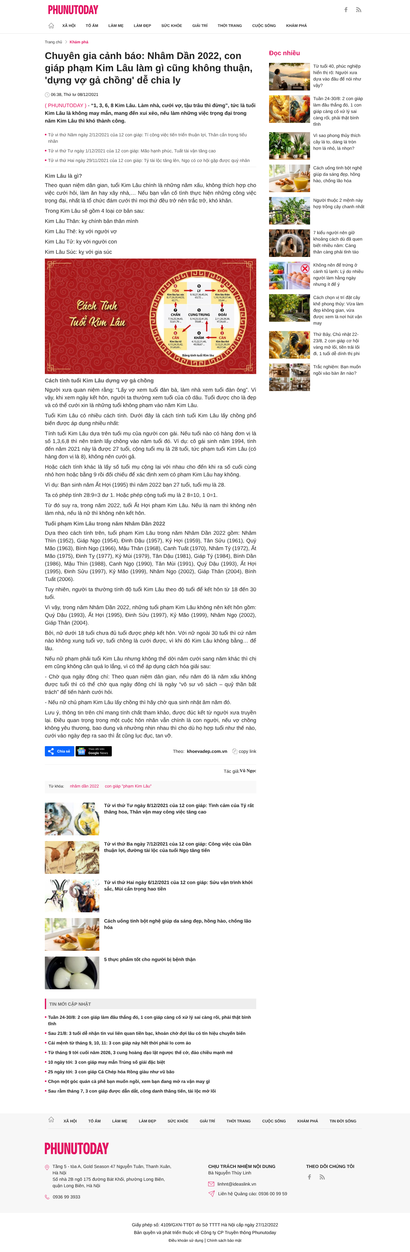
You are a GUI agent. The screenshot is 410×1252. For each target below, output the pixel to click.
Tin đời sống (343, 1121)
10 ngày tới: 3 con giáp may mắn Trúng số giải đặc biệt (106, 1062)
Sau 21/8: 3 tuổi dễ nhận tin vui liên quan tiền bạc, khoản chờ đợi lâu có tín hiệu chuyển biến (147, 1033)
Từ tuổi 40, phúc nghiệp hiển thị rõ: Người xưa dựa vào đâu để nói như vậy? (337, 76)
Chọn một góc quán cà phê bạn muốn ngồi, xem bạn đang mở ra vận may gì (129, 1081)
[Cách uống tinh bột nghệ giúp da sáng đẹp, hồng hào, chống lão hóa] (72, 934)
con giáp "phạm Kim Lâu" (128, 786)
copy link (247, 751)
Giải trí (199, 25)
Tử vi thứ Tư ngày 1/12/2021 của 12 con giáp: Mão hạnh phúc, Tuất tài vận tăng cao (132, 150)
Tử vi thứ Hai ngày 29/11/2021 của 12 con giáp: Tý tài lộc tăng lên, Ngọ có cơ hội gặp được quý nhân (149, 160)
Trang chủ (53, 42)
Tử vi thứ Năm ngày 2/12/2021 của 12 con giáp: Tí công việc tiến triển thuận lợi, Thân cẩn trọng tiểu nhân (147, 138)
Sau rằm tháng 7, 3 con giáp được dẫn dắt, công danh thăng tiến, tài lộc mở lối (132, 1091)
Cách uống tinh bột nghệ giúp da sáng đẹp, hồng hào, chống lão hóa (177, 924)
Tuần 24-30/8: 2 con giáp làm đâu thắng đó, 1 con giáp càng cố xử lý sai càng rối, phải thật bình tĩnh (149, 1020)
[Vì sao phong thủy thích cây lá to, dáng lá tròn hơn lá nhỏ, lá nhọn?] (289, 146)
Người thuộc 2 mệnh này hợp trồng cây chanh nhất (338, 203)
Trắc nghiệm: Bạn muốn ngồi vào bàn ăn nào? (337, 370)
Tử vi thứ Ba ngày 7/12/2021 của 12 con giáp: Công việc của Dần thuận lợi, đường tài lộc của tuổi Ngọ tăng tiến (177, 847)
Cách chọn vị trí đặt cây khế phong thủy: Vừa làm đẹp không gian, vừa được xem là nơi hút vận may (338, 310)
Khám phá (296, 25)
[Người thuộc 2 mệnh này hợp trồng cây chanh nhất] (289, 211)
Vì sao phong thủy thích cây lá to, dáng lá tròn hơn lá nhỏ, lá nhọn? (336, 142)
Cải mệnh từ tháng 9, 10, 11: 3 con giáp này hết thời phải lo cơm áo (119, 1042)
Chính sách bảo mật (224, 1240)
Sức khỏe (171, 25)
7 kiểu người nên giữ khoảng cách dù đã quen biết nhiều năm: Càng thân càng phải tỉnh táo (337, 242)
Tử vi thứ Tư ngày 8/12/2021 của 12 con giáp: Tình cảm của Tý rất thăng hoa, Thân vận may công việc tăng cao (179, 809)
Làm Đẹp (142, 25)
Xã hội (69, 25)
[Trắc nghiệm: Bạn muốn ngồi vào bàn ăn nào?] (289, 377)
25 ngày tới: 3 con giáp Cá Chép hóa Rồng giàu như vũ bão (111, 1071)
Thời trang (230, 25)
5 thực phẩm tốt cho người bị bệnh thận (150, 959)
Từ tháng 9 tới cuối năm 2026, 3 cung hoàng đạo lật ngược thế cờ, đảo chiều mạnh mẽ (140, 1052)
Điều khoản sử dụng (186, 1240)
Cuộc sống (264, 25)
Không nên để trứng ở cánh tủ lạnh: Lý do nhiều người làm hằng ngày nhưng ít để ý (338, 274)
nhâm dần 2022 (84, 786)
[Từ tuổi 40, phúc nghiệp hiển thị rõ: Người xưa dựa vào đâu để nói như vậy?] (289, 76)
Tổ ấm (92, 25)
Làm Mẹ (116, 25)
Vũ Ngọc (248, 771)
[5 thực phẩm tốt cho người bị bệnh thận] (72, 973)
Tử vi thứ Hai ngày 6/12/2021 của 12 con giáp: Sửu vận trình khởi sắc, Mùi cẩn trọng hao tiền (178, 886)
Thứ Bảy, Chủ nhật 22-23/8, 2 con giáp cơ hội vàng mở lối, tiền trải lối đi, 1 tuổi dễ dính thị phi (336, 344)
